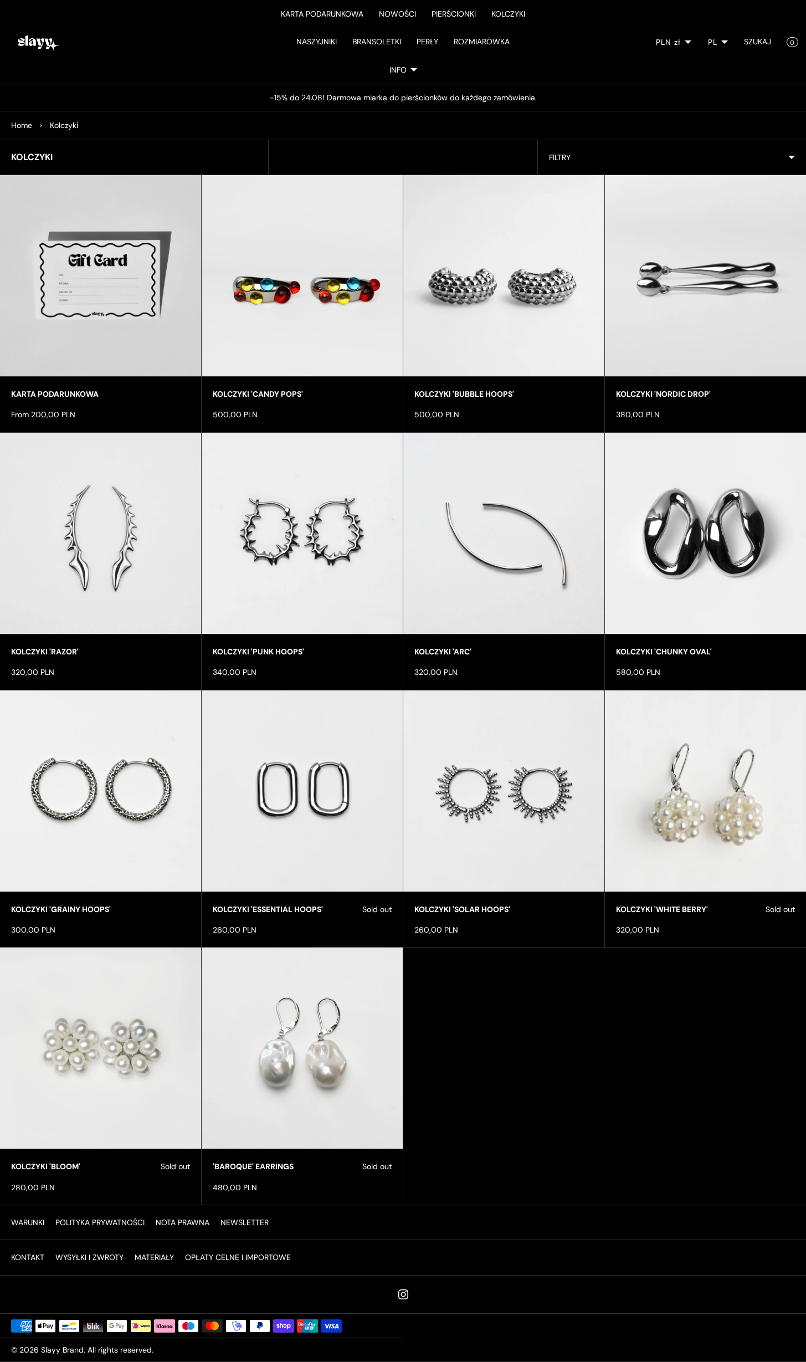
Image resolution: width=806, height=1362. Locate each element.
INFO (398, 70)
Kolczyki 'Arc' (442, 652)
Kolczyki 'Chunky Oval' (664, 652)
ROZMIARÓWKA (482, 42)
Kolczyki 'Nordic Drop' (663, 394)
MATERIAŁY (154, 1257)
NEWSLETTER (244, 1222)
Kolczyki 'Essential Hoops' (268, 909)
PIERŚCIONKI (454, 14)
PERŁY (427, 42)
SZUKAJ (757, 42)
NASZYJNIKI (316, 42)
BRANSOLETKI (376, 42)
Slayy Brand (62, 1350)
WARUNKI (27, 1222)
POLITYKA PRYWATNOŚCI (100, 1222)
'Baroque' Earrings (253, 1166)
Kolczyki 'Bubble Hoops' (464, 394)
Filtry (560, 157)
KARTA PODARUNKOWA (322, 14)
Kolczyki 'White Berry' (662, 909)
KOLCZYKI (508, 14)
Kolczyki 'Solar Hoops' (462, 909)
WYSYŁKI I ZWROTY (89, 1257)
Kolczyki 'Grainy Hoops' (61, 909)
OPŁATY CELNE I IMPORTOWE (238, 1257)
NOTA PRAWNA (182, 1222)
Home (21, 125)
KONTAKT (27, 1257)
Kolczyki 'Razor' (45, 652)
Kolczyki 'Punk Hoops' (258, 652)
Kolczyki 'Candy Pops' (258, 394)
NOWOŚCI (397, 14)
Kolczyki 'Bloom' (45, 1166)
